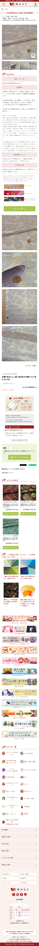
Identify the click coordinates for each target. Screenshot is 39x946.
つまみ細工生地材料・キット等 (11, 761)
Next (34, 46)
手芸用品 (27, 806)
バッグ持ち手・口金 (12, 806)
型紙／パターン (11, 814)
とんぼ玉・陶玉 (29, 798)
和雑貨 (26, 814)
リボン (26, 784)
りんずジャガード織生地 (11, 770)
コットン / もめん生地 (12, 753)
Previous (5, 46)
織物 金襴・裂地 (12, 16)
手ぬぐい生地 (10, 791)
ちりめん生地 (28, 753)
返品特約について (8, 472)
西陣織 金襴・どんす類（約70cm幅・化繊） (16, 18)
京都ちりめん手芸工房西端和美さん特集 (12, 822)
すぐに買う (19, 208)
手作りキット (28, 791)
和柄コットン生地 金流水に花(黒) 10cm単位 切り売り (11, 601)
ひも (25, 777)
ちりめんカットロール (12, 784)
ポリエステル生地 (30, 770)
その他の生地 (10, 777)
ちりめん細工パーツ (12, 798)
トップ (3, 16)
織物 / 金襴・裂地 (30, 761)
